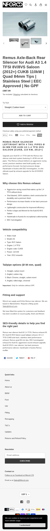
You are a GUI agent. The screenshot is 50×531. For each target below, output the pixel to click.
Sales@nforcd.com (10, 306)
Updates (8, 432)
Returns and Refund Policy (15, 438)
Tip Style (6, 103)
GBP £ (24, 494)
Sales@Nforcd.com (21, 480)
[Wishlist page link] (26, 4)
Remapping (9, 419)
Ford (6, 400)
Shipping (16, 94)
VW (6, 406)
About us (8, 387)
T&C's (7, 425)
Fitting (7, 413)
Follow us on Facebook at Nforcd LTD (19, 475)
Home (7, 380)
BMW (7, 393)
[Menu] (45, 4)
